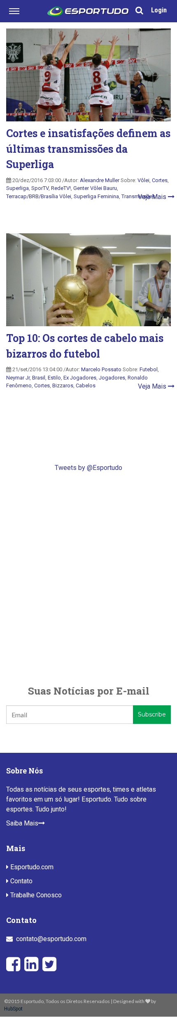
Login (159, 10)
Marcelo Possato (101, 369)
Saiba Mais (22, 823)
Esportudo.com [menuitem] (31, 867)
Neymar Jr (18, 378)
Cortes (160, 180)
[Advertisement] (88, 578)
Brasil (38, 378)
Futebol (149, 369)
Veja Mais (153, 197)
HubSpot (13, 1009)
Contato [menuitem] (21, 881)
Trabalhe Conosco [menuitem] (35, 895)
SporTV (40, 188)
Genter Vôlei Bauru (95, 188)
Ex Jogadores (79, 378)
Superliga (17, 188)
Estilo (54, 378)
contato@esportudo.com (51, 939)
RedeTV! (61, 188)
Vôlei (143, 180)
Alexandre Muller (99, 180)
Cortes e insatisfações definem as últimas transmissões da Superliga (88, 148)
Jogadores (112, 378)
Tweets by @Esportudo (88, 468)
